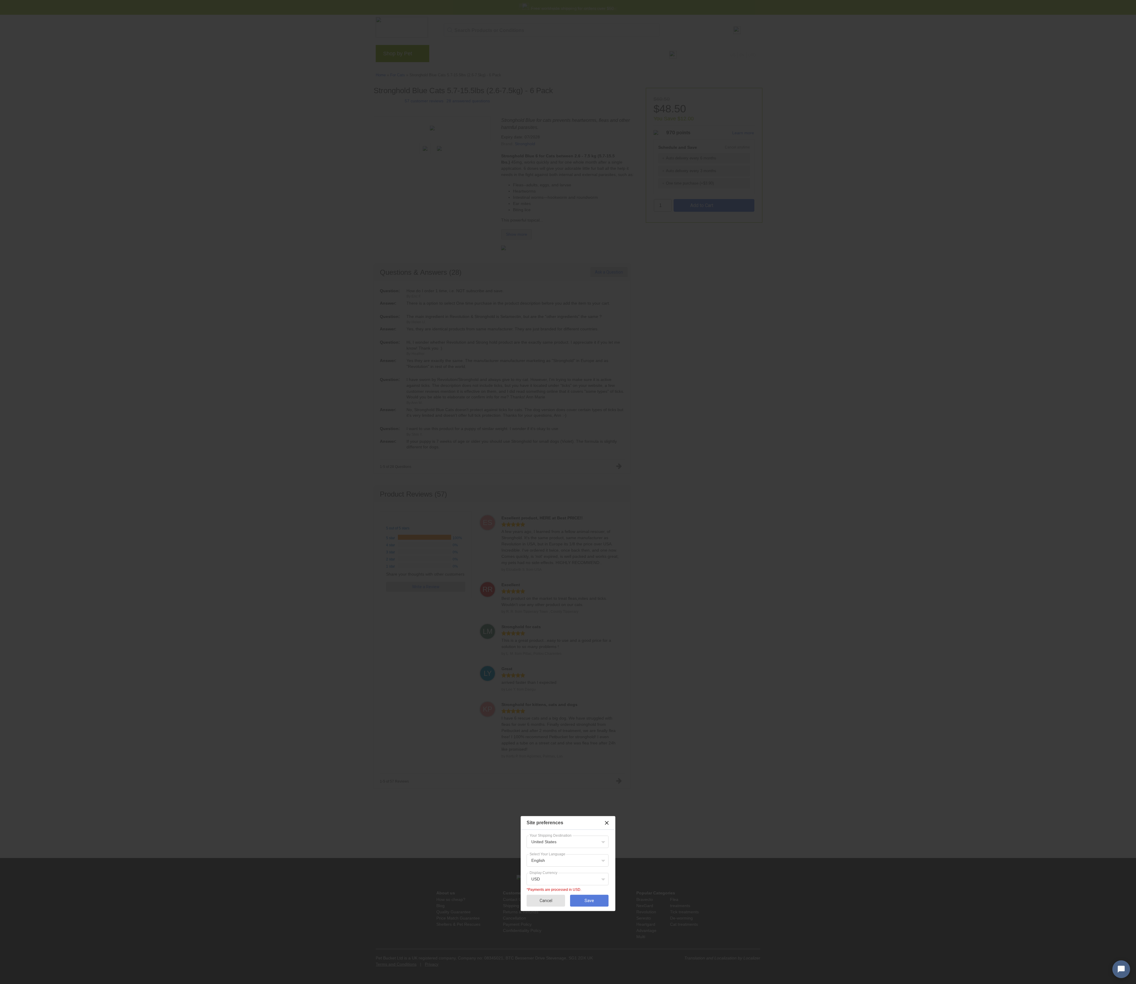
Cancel (546, 900)
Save (589, 900)
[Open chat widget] (1121, 969)
